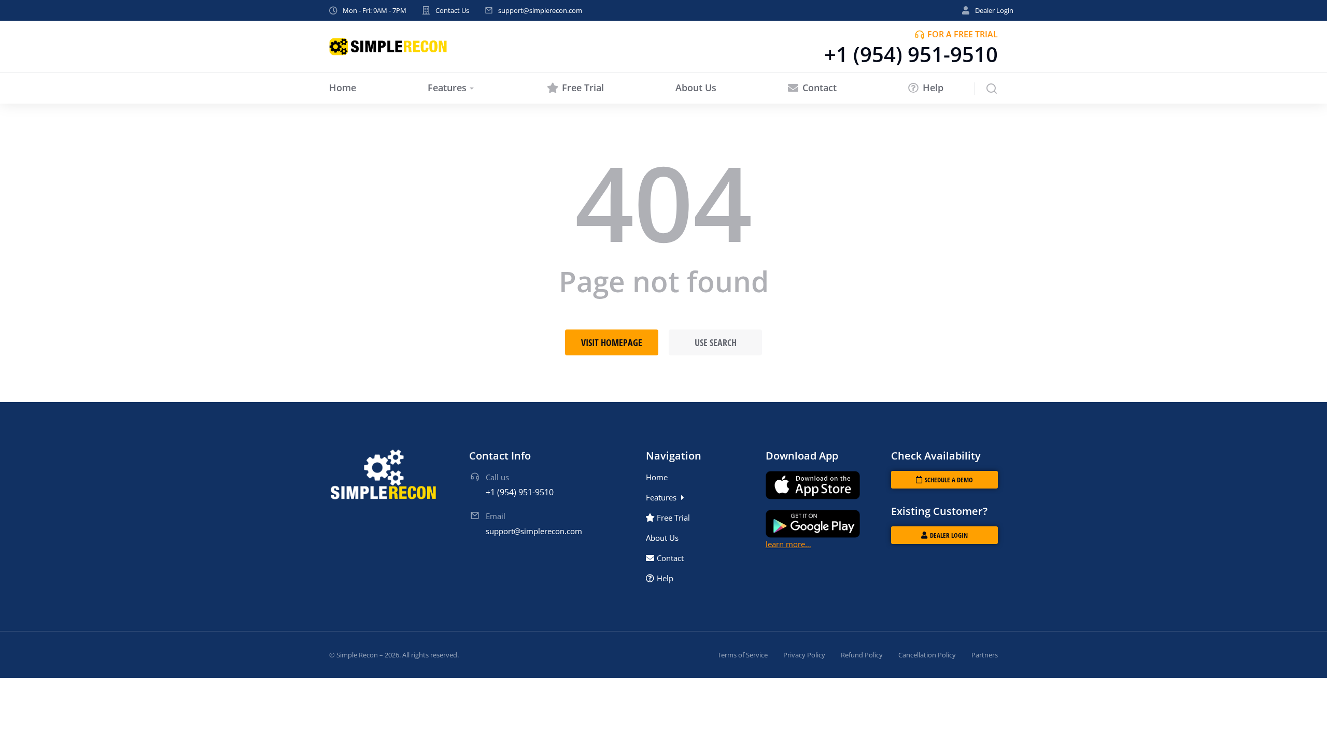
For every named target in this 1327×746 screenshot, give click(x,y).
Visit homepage (611, 342)
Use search (716, 342)
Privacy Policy (804, 654)
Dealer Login (994, 10)
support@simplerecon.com (540, 10)
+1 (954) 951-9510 (911, 54)
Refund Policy (862, 654)
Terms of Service (742, 654)
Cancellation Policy (927, 654)
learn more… (788, 544)
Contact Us (452, 10)
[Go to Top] (1305, 724)
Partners (984, 654)
